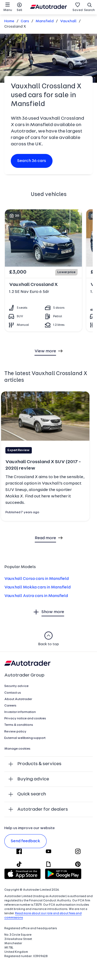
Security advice (16, 686)
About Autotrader (18, 699)
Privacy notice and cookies (25, 718)
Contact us (12, 692)
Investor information (20, 712)
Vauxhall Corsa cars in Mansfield (36, 579)
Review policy (15, 731)
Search (89, 10)
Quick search (31, 794)
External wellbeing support (25, 738)
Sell (19, 10)
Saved (77, 10)
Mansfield (45, 21)
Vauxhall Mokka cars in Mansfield (37, 587)
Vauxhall (68, 21)
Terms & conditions (18, 725)
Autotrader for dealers (42, 809)
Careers (10, 705)
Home (9, 21)
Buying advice (33, 779)
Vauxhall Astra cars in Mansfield (36, 596)
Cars (25, 21)
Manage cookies (17, 748)
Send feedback (25, 841)
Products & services (39, 763)
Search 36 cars (31, 161)
